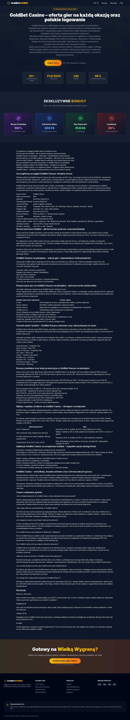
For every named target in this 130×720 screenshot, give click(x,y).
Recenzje (113, 3)
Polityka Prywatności (73, 689)
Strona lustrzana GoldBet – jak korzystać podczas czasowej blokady (41, 153)
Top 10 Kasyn (39, 684)
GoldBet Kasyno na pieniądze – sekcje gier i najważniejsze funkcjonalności (43, 156)
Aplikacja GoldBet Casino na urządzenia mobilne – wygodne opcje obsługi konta (45, 167)
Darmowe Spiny (40, 689)
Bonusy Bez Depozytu (42, 687)
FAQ (121, 3)
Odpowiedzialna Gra (73, 687)
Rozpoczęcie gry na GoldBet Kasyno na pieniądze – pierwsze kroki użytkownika (45, 158)
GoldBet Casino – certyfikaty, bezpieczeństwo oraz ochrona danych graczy (43, 169)
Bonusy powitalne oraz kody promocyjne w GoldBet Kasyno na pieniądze (42, 163)
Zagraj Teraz (53, 63)
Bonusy (104, 3)
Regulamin (70, 692)
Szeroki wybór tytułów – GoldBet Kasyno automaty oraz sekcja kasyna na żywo (45, 160)
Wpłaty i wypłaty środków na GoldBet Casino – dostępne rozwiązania (41, 165)
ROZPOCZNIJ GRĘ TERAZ (65, 661)
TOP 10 (96, 3)
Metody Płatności (40, 692)
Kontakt (69, 684)
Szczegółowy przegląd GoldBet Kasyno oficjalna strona (36, 151)
